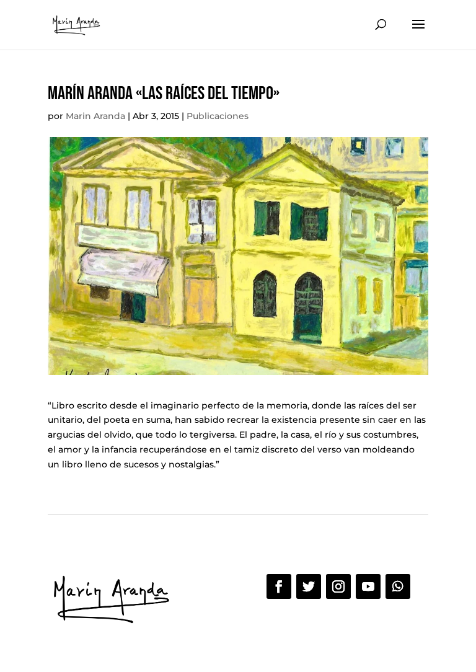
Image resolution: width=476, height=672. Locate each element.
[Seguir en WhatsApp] (398, 586)
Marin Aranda (95, 116)
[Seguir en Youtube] (368, 586)
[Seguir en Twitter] (308, 586)
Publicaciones (218, 116)
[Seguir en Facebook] (279, 586)
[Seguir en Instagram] (338, 586)
